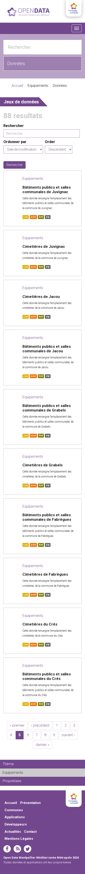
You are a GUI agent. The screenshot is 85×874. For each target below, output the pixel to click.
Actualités (13, 832)
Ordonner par (15, 142)
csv (25, 216)
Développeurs (16, 824)
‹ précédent (40, 725)
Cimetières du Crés (39, 624)
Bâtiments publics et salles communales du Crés (46, 676)
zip (48, 216)
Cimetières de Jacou (41, 296)
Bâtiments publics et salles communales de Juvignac (46, 189)
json (33, 216)
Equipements (32, 178)
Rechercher (13, 126)
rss (17, 848)
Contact (30, 832)
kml (41, 216)
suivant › (68, 735)
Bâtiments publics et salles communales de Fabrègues (46, 517)
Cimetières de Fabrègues (45, 574)
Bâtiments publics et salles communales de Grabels (46, 407)
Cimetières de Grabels (42, 465)
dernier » (42, 745)
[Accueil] (28, 12)
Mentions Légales (19, 839)
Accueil (17, 85)
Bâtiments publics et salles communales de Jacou (46, 348)
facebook (7, 848)
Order (50, 142)
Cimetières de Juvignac (43, 246)
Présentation (30, 803)
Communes (14, 810)
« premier (17, 725)
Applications (15, 817)
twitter (27, 848)
